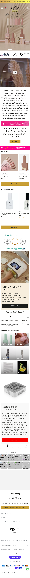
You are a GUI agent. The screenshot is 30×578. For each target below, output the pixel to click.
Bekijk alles (15, 183)
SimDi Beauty (10, 572)
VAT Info (15, 141)
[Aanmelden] (28, 545)
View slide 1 (10, 49)
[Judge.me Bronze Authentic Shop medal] (7, 241)
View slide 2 (15, 49)
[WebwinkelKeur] (15, 124)
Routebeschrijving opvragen (15, 507)
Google (26, 503)
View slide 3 (20, 49)
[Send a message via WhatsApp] (27, 569)
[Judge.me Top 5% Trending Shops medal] (15, 241)
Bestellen (15, 440)
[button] (5, 8)
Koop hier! (15, 305)
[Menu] (2, 8)
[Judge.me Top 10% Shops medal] (23, 241)
